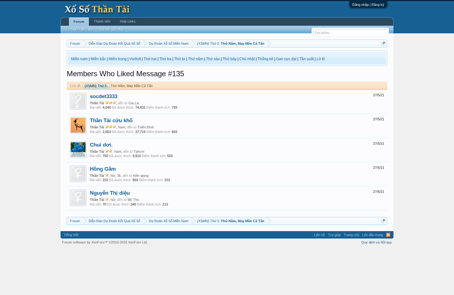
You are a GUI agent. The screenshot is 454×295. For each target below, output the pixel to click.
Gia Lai (133, 103)
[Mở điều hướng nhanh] (383, 43)
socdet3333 (103, 96)
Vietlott (135, 59)
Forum (79, 21)
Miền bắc (98, 59)
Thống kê (265, 59)
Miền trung (118, 59)
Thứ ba (165, 59)
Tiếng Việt (71, 235)
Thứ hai (150, 59)
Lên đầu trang (372, 235)
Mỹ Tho (133, 200)
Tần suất (306, 59)
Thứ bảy (230, 59)
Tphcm (139, 151)
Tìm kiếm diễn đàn (80, 29)
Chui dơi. (101, 145)
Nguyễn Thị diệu (110, 193)
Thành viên (102, 21)
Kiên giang (141, 175)
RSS (388, 235)
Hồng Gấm (103, 169)
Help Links (128, 21)
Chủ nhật (247, 59)
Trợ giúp (334, 235)
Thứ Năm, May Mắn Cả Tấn (119, 86)
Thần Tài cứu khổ (111, 120)
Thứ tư (179, 59)
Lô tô (321, 59)
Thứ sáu (213, 59)
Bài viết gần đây (112, 29)
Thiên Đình (145, 127)
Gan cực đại (286, 59)
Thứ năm (195, 59)
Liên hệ (319, 235)
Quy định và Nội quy (376, 242)
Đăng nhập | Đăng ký (368, 4)
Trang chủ (351, 235)
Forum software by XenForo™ (105, 242)
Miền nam (79, 59)
